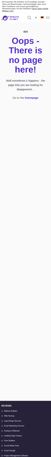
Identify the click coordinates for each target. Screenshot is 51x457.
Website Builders (10, 411)
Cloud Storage (9, 451)
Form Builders (9, 441)
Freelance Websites (12, 431)
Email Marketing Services (14, 426)
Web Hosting (9, 416)
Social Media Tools (11, 446)
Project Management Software (16, 456)
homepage (31, 97)
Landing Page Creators (13, 436)
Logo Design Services (12, 421)
